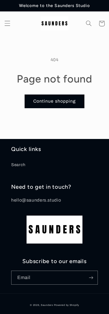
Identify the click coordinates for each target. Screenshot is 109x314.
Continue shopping (54, 101)
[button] (7, 23)
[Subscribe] (91, 277)
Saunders (47, 305)
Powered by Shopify (66, 305)
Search (18, 164)
